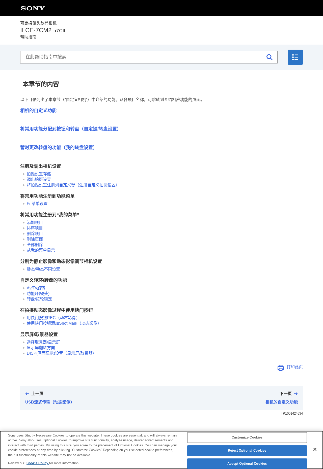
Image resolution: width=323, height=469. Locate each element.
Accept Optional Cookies (247, 463)
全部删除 (35, 245)
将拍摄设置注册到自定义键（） (73, 185)
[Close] (314, 449)
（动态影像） (53, 318)
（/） (61, 353)
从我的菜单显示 (41, 250)
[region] (161, 450)
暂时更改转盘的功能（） (58, 147)
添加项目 (35, 222)
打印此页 (295, 367)
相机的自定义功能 (38, 110)
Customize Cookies (247, 438)
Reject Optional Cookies (247, 450)
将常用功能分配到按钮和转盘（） (70, 128)
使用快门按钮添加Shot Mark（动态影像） (64, 323)
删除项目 (35, 233)
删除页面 (35, 239)
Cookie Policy (37, 463)
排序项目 (35, 228)
